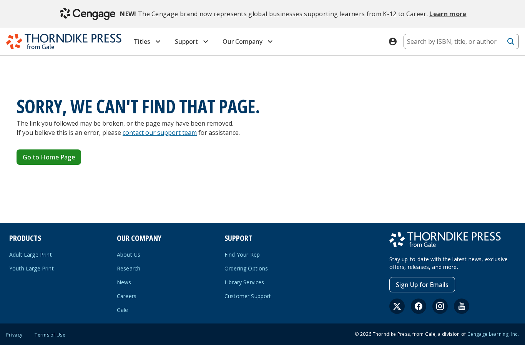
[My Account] (392, 41)
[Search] (510, 41)
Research (128, 268)
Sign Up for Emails (422, 284)
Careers (126, 296)
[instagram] (440, 306)
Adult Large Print (30, 254)
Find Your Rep (242, 254)
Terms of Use (50, 335)
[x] (397, 306)
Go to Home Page (49, 157)
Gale (122, 309)
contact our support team (160, 132)
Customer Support (247, 296)
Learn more (447, 14)
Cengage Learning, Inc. (493, 334)
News (124, 282)
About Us (128, 254)
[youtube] (461, 306)
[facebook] (418, 306)
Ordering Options (246, 268)
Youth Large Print (31, 268)
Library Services (244, 282)
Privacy (14, 335)
